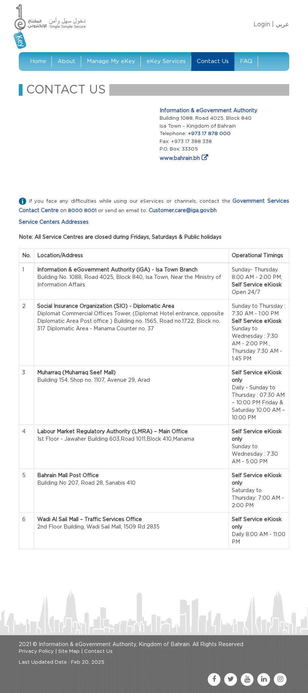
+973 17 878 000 (209, 133)
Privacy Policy (36, 651)
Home (38, 61)
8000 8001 (82, 210)
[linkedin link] (263, 679)
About (66, 61)
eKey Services (166, 61)
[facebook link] (214, 679)
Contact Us (213, 61)
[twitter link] (230, 679)
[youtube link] (247, 679)
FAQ (246, 61)
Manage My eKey (111, 61)
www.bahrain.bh (180, 158)
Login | (264, 24)
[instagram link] (280, 679)
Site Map (69, 651)
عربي (282, 24)
